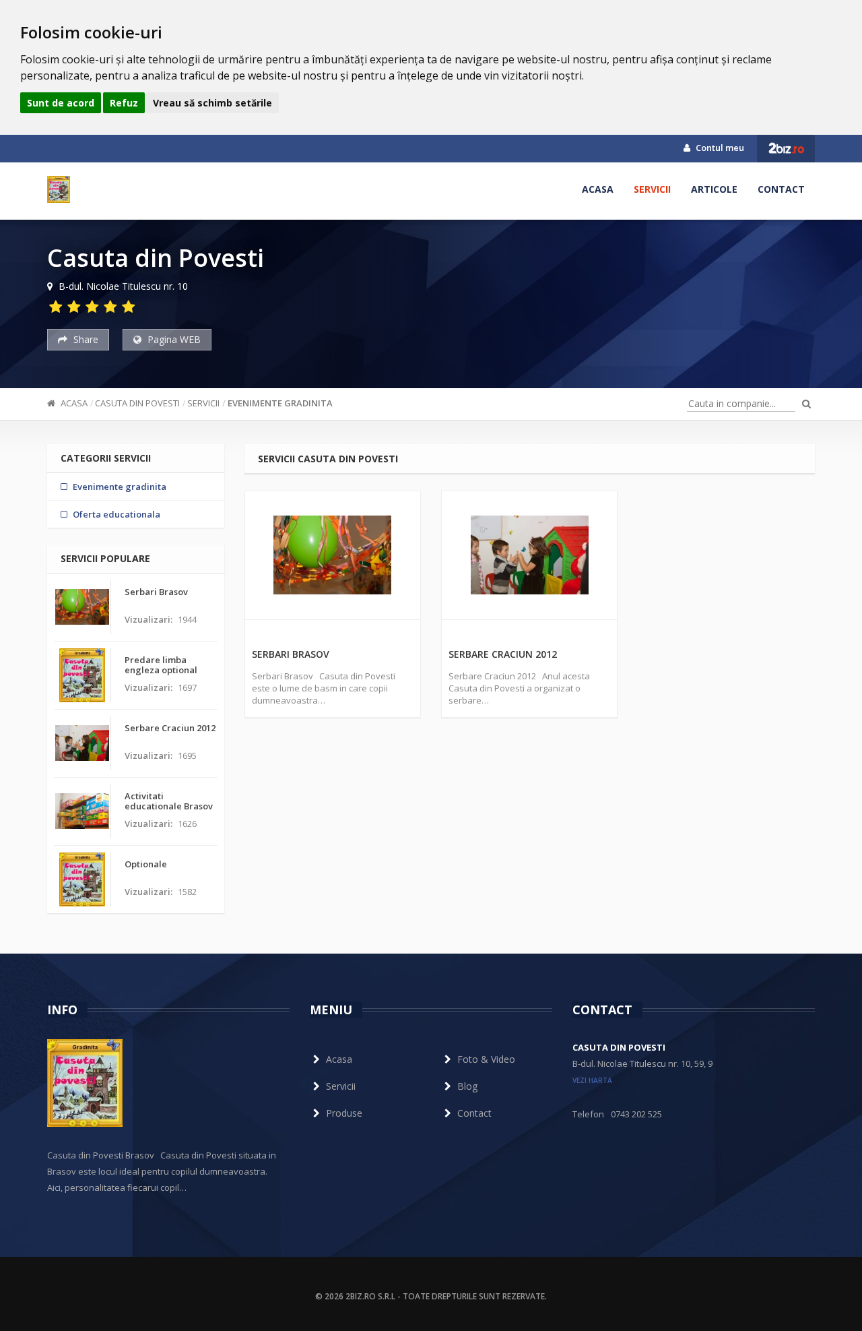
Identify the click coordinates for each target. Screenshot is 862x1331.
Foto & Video (486, 1059)
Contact (781, 189)
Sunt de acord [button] (60, 102)
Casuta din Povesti (137, 403)
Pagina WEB (173, 339)
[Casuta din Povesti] (58, 189)
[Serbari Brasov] (332, 555)
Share (84, 339)
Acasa (598, 189)
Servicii (652, 189)
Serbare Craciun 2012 (503, 654)
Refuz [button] (124, 102)
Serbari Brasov (290, 654)
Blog (467, 1086)
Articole (714, 189)
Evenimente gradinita (280, 403)
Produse (344, 1113)
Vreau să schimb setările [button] (212, 102)
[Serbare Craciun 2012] (529, 555)
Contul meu (719, 148)
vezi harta (592, 1080)
